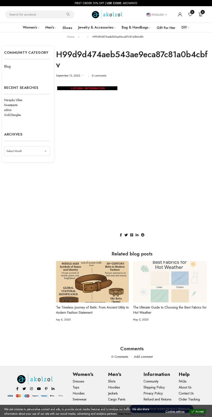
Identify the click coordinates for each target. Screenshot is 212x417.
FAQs (183, 381)
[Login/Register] (180, 14)
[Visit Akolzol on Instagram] (31, 389)
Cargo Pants (116, 399)
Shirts (112, 381)
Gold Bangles (12, 115)
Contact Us (186, 393)
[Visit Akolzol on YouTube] (39, 389)
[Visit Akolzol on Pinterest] (46, 389)
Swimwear (80, 399)
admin (8, 110)
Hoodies (79, 393)
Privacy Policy (153, 393)
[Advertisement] (132, 124)
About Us (185, 387)
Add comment (143, 356)
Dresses (78, 381)
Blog (7, 66)
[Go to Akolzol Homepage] (35, 379)
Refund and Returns (157, 399)
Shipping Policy (154, 387)
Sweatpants (10, 105)
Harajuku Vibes (13, 100)
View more (124, 414)
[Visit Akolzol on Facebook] (17, 389)
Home (70, 37)
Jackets (113, 393)
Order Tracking (189, 399)
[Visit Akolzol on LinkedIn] (53, 389)
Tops (76, 387)
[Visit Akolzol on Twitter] (24, 389)
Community (150, 381)
